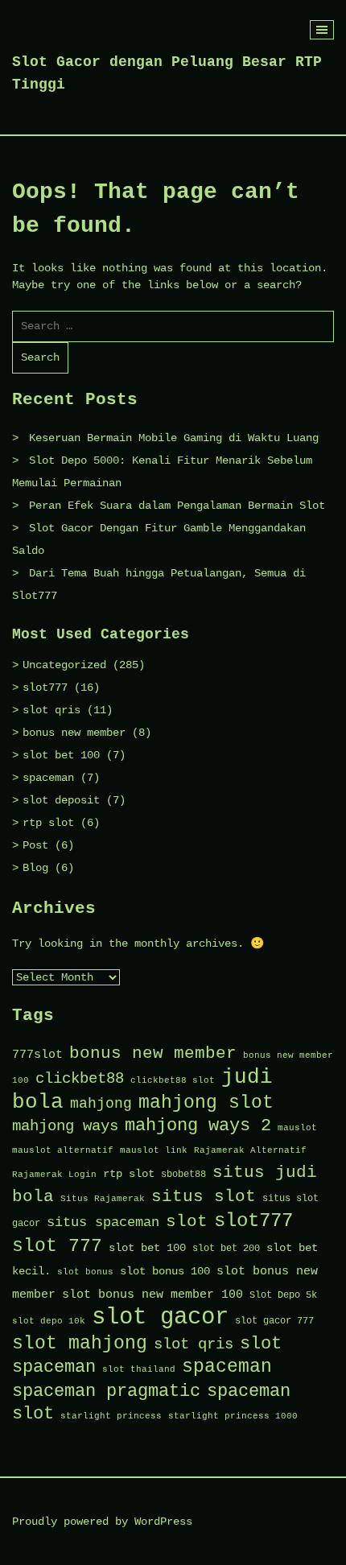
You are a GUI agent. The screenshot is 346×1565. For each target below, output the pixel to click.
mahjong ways (65, 1126)
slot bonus (85, 1272)
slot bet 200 (226, 1248)
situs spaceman (103, 1222)
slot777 (45, 687)
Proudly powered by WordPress (102, 1521)
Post (35, 845)
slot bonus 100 (165, 1271)
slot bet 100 (61, 755)
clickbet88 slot (172, 1080)
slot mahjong (79, 1343)
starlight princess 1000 (233, 1416)
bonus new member (74, 732)
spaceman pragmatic (106, 1391)
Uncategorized (64, 665)
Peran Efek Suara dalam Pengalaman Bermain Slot (177, 505)
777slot (37, 1054)
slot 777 (57, 1246)
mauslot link (153, 1150)
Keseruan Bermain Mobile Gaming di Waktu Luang (174, 438)
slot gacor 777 (274, 1321)
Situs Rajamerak (102, 1199)
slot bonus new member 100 (152, 1294)
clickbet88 (79, 1079)
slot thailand (138, 1369)
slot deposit (61, 800)
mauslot (297, 1128)
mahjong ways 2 (198, 1126)
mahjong (101, 1104)
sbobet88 (183, 1174)
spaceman (48, 777)
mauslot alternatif (62, 1150)
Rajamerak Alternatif (250, 1150)
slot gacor (160, 1317)
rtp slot (48, 822)
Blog (35, 867)
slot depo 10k (48, 1321)
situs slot (203, 1196)
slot (187, 1221)
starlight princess (111, 1416)
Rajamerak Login (54, 1174)
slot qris (51, 710)
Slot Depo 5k (283, 1295)
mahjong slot (206, 1102)
